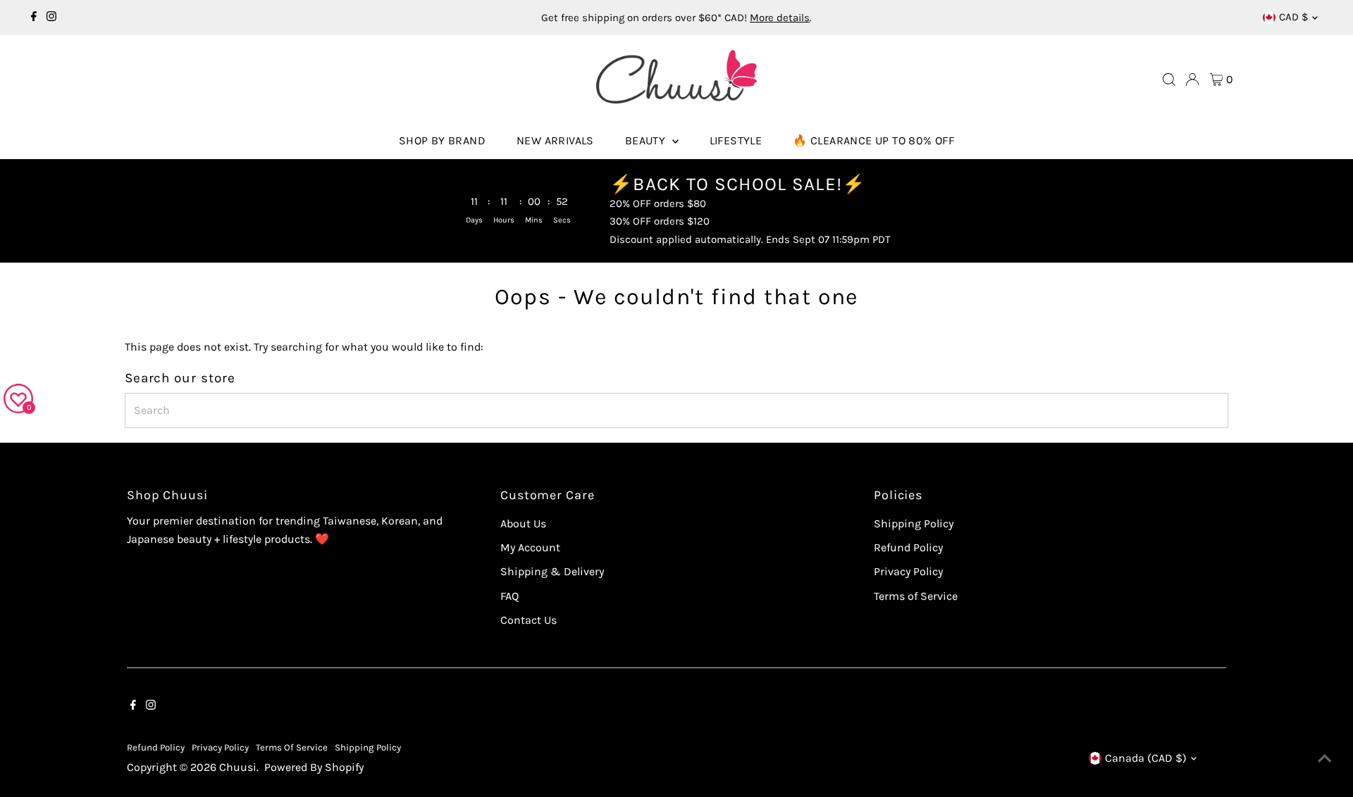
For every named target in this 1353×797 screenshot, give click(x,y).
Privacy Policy (908, 571)
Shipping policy (368, 747)
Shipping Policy (913, 523)
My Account (530, 547)
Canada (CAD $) (1146, 758)
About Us (523, 523)
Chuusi (238, 767)
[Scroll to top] (1325, 758)
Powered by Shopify (314, 767)
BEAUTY (647, 140)
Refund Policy (908, 547)
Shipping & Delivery (552, 571)
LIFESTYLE (736, 140)
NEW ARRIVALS (555, 140)
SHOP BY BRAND (442, 140)
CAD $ (1293, 17)
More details (780, 17)
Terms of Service (916, 596)
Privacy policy (220, 747)
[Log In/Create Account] (1192, 79)
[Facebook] (33, 17)
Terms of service (292, 747)
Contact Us (528, 620)
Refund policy (156, 747)
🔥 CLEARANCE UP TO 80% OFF (873, 140)
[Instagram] (51, 17)
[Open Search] (1169, 79)
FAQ (509, 596)
